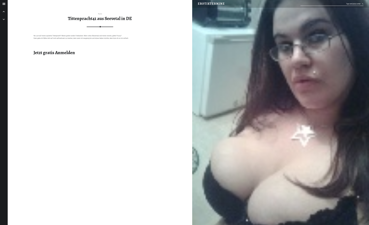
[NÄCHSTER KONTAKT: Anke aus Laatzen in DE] (4, 11)
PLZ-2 (100, 14)
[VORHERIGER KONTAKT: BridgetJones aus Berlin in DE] (4, 19)
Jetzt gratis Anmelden (54, 52)
